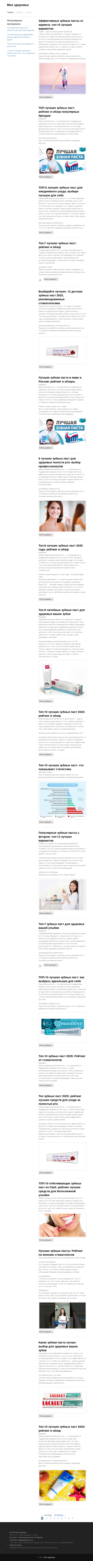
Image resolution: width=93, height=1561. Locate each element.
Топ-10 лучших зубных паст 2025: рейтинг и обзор (62, 714)
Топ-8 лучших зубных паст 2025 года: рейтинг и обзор (61, 547)
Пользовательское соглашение (30, 1537)
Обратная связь (15, 1545)
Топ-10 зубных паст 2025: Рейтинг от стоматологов (62, 1058)
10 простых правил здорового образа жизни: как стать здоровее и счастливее (21, 53)
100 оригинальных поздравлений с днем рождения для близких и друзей (20, 37)
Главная (10, 12)
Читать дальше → (46, 97)
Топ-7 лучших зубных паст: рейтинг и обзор (57, 245)
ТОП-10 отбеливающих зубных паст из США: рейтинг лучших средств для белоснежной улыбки (60, 1189)
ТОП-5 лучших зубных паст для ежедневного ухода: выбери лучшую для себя (61, 191)
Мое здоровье (18, 5)
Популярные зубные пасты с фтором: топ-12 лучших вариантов (59, 836)
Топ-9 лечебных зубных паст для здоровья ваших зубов (62, 612)
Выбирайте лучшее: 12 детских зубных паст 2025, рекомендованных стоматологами (61, 297)
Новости (19, 12)
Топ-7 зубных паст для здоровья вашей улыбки (61, 926)
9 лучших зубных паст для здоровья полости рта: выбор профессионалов (60, 462)
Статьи (28, 12)
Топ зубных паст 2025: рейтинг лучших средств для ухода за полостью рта (60, 1100)
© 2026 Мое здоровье (18, 1532)
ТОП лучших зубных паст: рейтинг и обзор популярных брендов (59, 112)
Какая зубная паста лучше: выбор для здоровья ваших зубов (58, 1346)
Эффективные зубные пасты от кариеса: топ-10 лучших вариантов (61, 24)
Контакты (13, 1537)
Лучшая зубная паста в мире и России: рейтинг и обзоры (60, 379)
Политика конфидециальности (21, 1540)
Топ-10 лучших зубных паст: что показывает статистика (61, 767)
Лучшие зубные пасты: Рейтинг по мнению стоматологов (61, 1253)
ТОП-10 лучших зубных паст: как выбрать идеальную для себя (61, 979)
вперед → (60, 1515)
